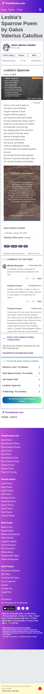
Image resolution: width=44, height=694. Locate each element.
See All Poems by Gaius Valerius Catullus (22, 400)
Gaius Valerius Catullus (23, 45)
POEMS (4, 417)
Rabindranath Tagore (10, 556)
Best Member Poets (9, 458)
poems (14, 246)
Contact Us (23, 616)
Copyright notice (17, 614)
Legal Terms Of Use (10, 623)
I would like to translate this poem (17, 353)
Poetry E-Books (8, 516)
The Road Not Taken (10, 578)
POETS (14, 417)
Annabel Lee (6, 588)
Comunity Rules (19, 621)
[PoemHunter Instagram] (27, 608)
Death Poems (7, 491)
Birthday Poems (8, 498)
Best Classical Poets (10, 461)
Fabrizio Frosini (14, 286)
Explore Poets (7, 469)
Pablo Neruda (7, 538)
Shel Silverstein (8, 548)
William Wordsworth (10, 559)
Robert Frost (6, 527)
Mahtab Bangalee (15, 266)
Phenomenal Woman (10, 571)
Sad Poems (6, 494)
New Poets (6, 454)
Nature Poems (7, 505)
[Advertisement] (22, 671)
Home (3, 10)
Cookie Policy (30, 614)
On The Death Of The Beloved (14, 603)
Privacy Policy (32, 621)
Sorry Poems (6, 509)
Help (31, 616)
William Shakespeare (10, 534)
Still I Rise (5, 574)
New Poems (6, 451)
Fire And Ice (6, 599)
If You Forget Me (8, 581)
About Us (5, 614)
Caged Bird (6, 592)
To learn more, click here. (10, 691)
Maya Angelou (7, 531)
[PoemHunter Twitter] (22, 608)
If (1, 596)
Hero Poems (6, 512)
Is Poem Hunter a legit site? (18, 618)
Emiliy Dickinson (8, 545)
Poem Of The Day (9, 472)
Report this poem (34, 253)
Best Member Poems (10, 443)
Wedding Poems (8, 501)
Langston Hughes (9, 541)
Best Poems (6, 440)
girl (20, 246)
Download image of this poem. (14, 253)
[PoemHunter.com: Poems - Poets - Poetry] (13, 3)
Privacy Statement (10, 616)
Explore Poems (8, 465)
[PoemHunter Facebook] (18, 608)
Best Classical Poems (10, 447)
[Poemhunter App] (9, 608)
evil (25, 246)
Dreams (4, 585)
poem (7, 246)
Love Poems (6, 483)
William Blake (7, 552)
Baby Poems (6, 487)
